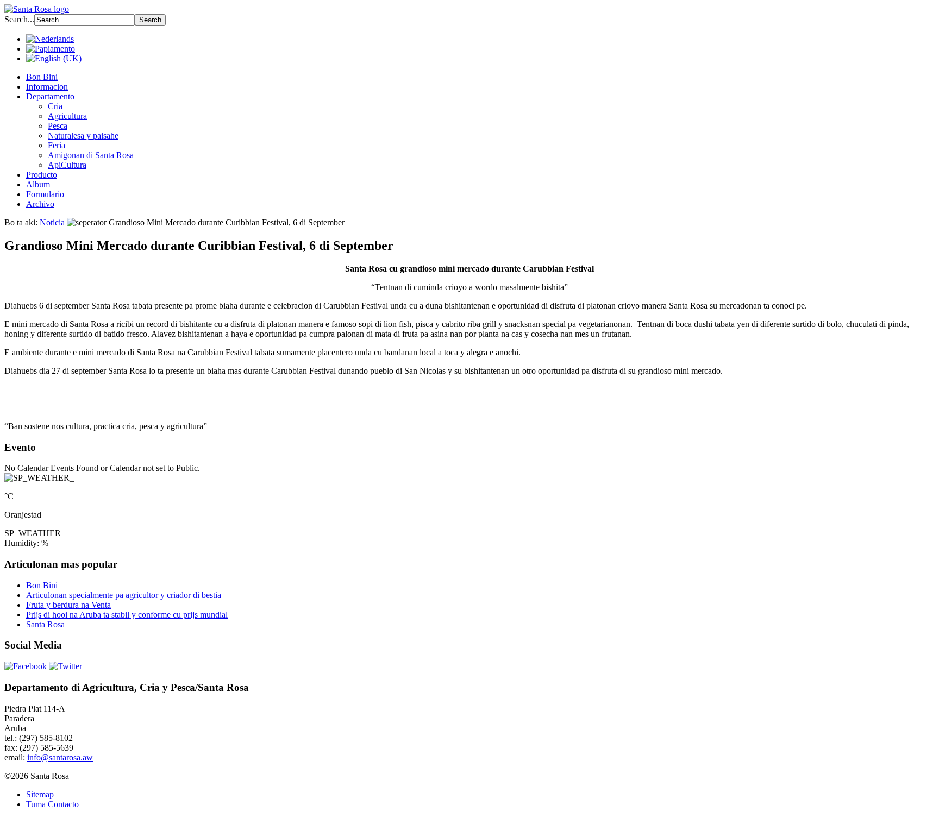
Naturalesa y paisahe (83, 135)
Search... (19, 19)
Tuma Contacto (52, 804)
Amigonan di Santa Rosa (91, 155)
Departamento (50, 96)
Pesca (57, 125)
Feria (56, 145)
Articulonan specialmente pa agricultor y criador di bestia (123, 595)
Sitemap (40, 794)
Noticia (52, 222)
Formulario (45, 194)
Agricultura (67, 116)
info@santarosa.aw (60, 757)
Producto (41, 174)
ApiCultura (67, 164)
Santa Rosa (45, 624)
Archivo (40, 204)
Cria (55, 106)
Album (38, 184)
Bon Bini (42, 76)
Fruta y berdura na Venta (68, 604)
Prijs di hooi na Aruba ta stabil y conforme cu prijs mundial (127, 614)
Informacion (47, 86)
